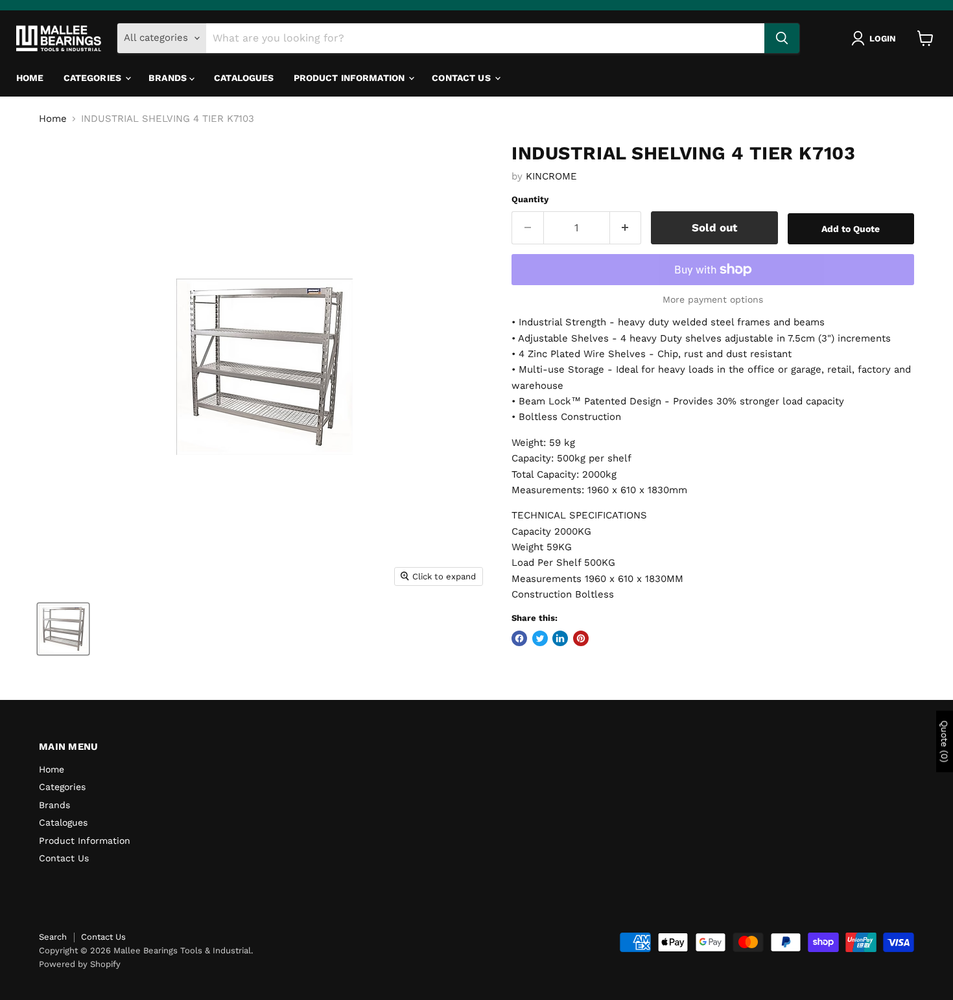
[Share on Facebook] (519, 638)
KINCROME (551, 176)
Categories (94, 78)
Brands (168, 78)
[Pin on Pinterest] (581, 638)
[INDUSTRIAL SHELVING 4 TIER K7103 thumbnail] (63, 629)
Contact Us (462, 78)
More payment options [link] (713, 299)
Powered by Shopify (80, 964)
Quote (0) (944, 742)
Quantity (530, 199)
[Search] (781, 38)
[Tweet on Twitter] (540, 638)
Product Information (351, 78)
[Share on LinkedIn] (560, 638)
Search (53, 937)
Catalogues (244, 78)
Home (30, 78)
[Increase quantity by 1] (626, 227)
